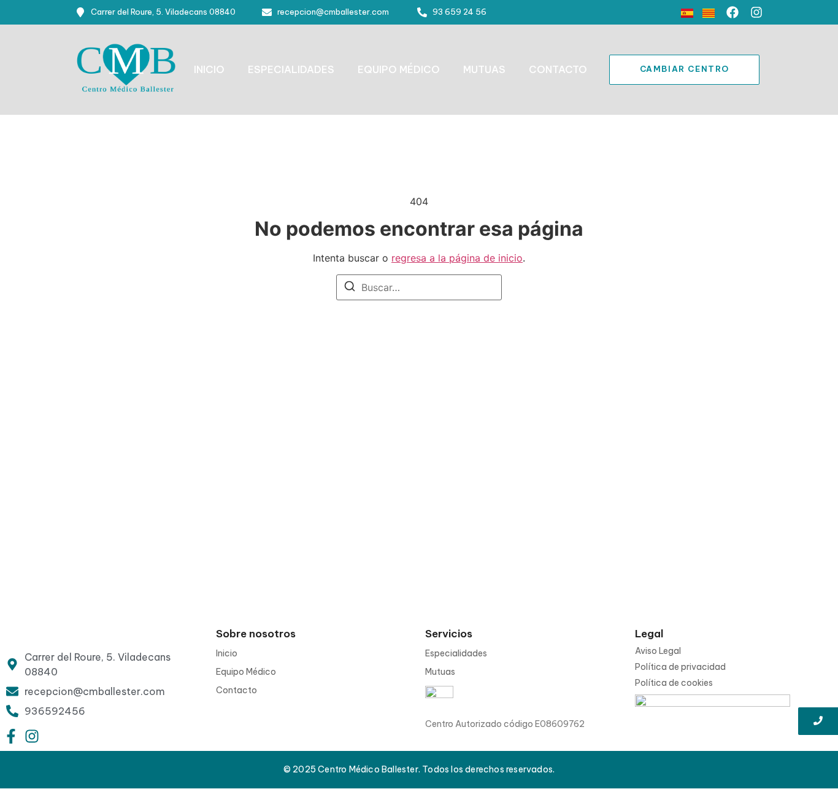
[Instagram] (756, 12)
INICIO (209, 69)
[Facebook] (732, 12)
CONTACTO (558, 69)
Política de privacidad (680, 666)
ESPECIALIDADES (291, 69)
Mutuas (440, 671)
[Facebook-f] (11, 736)
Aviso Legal (658, 650)
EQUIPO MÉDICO (399, 69)
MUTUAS (484, 69)
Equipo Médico (246, 671)
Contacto (236, 690)
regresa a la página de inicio (457, 258)
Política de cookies (674, 682)
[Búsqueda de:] (419, 287)
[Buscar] (350, 288)
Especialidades (456, 653)
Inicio (226, 653)
